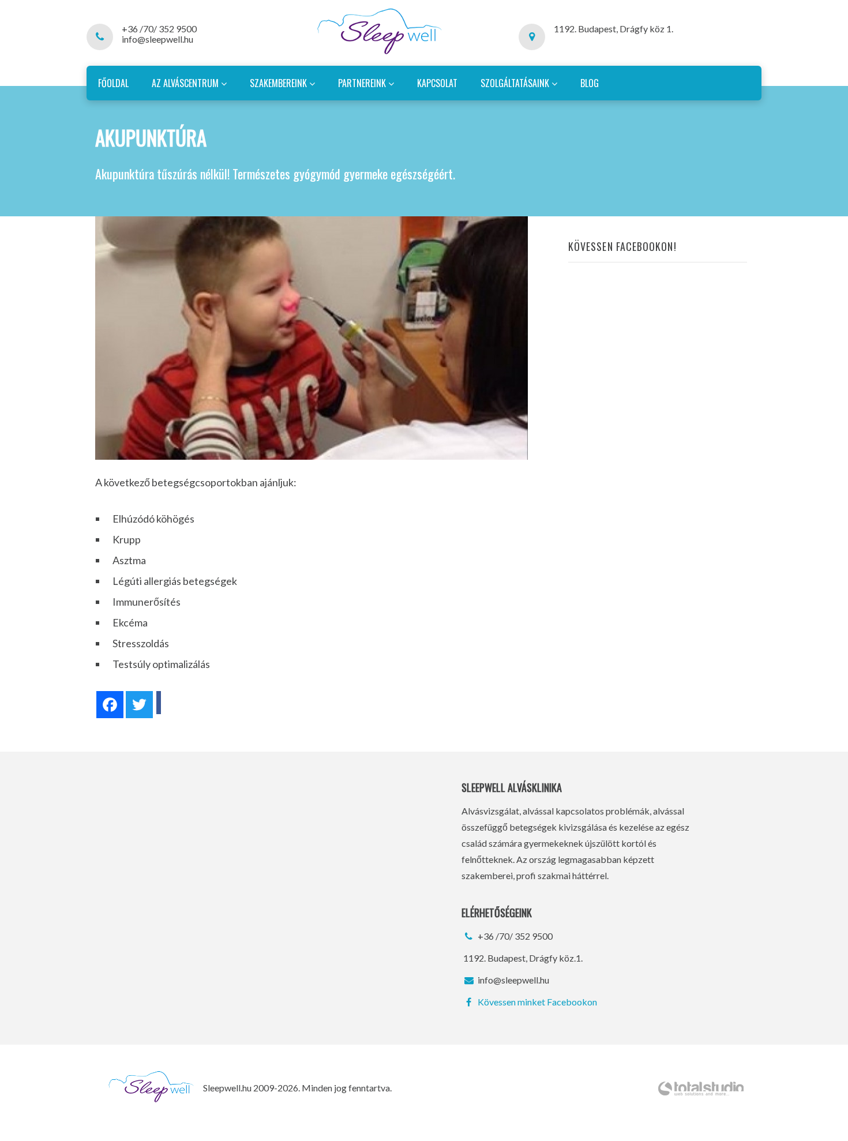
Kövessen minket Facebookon (536, 1001)
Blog (589, 83)
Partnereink (363, 83)
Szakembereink (279, 83)
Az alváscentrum (186, 83)
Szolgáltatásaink (516, 83)
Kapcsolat (437, 83)
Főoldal (113, 83)
